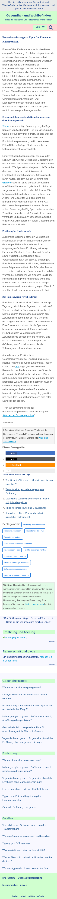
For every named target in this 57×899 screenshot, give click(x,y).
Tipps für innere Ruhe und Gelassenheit (26, 507)
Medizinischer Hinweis (14, 885)
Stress (5, 126)
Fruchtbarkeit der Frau (35, 531)
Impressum (8, 877)
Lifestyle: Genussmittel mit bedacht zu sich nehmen (24, 696)
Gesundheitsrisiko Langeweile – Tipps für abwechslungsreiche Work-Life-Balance (23, 729)
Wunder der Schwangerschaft (18, 415)
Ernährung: (10, 753)
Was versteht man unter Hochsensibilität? (23, 850)
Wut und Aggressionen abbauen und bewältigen (26, 836)
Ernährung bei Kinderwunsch (34, 524)
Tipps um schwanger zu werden (16, 575)
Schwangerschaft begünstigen (15, 569)
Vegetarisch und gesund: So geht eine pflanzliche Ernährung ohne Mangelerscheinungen (27, 740)
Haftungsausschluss (34, 604)
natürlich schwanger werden (15, 556)
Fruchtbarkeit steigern (12, 537)
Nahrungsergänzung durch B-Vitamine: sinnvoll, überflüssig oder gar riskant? (27, 718)
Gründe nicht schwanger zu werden (18, 543)
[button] (11, 453)
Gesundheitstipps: (14, 680)
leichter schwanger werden (35, 550)
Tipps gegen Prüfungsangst (16, 843)
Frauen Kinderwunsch (12, 531)
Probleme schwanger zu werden (16, 563)
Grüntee (6, 182)
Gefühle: (8, 818)
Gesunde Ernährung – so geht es (19, 807)
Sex (17, 366)
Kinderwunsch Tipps (12, 550)
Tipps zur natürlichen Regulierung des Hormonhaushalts (21, 798)
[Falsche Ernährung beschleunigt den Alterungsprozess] (15, 637)
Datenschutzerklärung (30, 877)
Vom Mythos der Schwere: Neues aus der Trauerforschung (24, 827)
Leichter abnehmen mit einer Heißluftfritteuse (25, 789)
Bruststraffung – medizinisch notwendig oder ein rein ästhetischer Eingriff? (27, 707)
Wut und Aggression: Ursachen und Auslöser (25, 868)
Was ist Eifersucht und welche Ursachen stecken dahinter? (27, 859)
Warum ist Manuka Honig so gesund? (21, 687)
